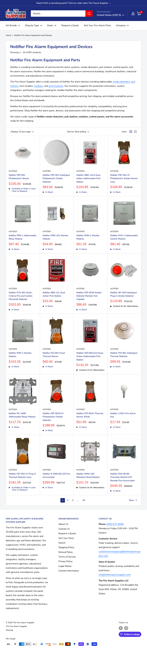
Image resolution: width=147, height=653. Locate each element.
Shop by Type (32, 25)
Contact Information (68, 570)
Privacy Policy (65, 561)
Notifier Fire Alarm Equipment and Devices (33, 35)
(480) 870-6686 (115, 524)
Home (8, 35)
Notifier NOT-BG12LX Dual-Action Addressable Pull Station (90, 356)
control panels (56, 86)
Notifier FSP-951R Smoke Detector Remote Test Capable (88, 296)
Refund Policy (65, 552)
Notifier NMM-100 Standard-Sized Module (88, 475)
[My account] (133, 13)
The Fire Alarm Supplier (16, 626)
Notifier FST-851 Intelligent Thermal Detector (123, 355)
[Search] (89, 13)
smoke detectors (121, 81)
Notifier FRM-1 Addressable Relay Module (22, 237)
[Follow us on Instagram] (126, 628)
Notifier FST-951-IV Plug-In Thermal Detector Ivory (22, 475)
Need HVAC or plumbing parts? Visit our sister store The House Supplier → (73, 3)
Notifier (13, 171)
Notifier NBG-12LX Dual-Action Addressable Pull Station (88, 178)
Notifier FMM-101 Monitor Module (55, 237)
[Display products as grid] (130, 131)
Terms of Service (67, 556)
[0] (139, 13)
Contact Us (64, 528)
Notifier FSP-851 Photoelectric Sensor (19, 177)
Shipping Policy (66, 547)
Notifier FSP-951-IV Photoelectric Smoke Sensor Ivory (124, 178)
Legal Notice (64, 566)
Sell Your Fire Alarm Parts (97, 25)
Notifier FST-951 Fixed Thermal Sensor (54, 355)
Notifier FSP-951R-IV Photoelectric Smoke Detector (53, 417)
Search (61, 542)
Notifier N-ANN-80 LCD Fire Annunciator (56, 475)
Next (131, 500)
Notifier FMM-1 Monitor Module (87, 237)
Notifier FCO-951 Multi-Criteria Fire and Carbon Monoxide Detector (20, 296)
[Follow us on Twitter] (121, 628)
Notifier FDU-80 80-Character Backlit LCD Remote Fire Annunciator (122, 477)
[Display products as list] (135, 131)
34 (83, 500)
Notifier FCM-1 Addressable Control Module (124, 237)
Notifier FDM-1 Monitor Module (20, 355)
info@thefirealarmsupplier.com (115, 574)
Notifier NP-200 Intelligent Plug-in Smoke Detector (123, 294)
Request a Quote (70, 25)
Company (121, 25)
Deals (50, 25)
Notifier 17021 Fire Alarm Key (123, 415)
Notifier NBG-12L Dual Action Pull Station (54, 294)
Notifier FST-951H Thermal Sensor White (89, 415)
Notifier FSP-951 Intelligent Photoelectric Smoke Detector (56, 178)
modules (38, 86)
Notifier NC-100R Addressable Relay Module (22, 415)
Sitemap (9, 630)
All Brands (11, 25)
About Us (63, 524)
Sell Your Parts (66, 538)
